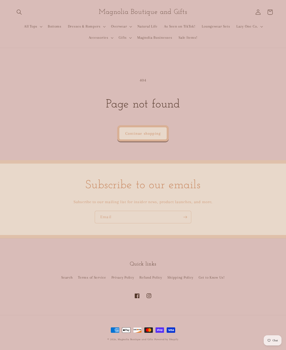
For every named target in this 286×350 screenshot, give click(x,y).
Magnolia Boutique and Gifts (135, 339)
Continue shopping (143, 133)
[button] (19, 12)
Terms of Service (92, 277)
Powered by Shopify (166, 339)
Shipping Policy (180, 277)
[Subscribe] (185, 217)
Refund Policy (150, 277)
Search (67, 277)
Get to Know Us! (212, 277)
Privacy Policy (122, 277)
